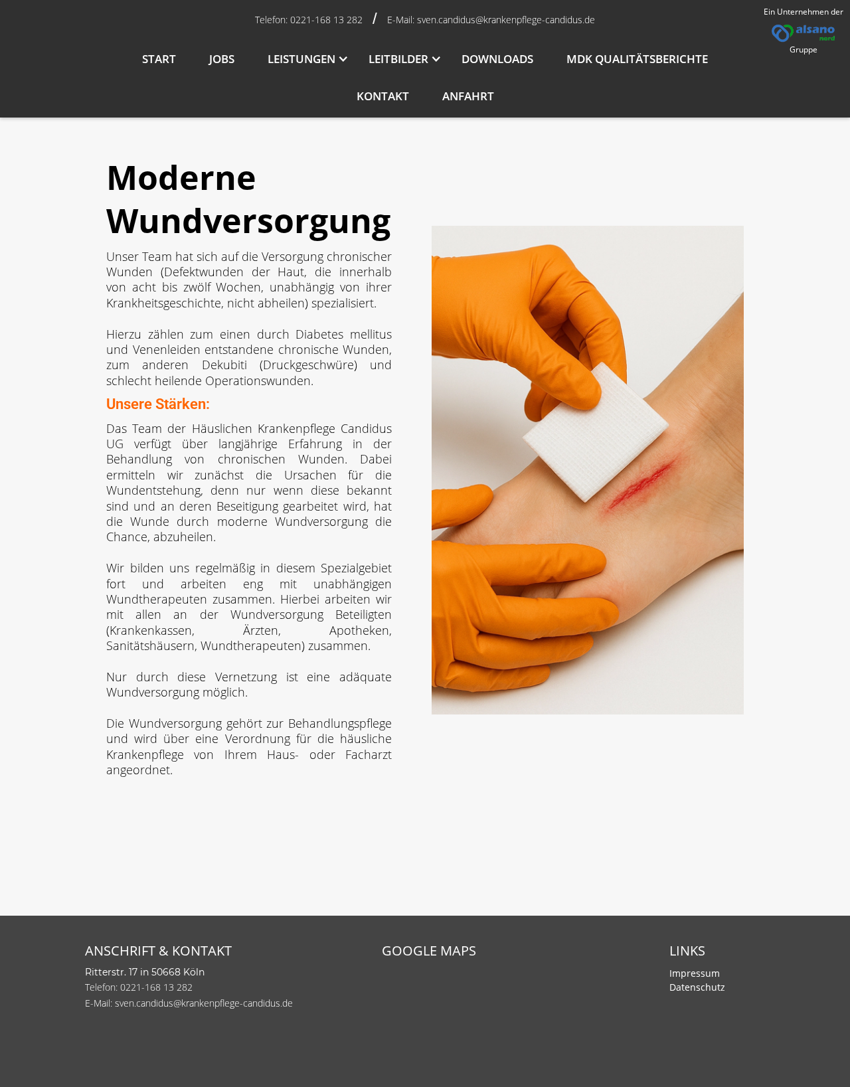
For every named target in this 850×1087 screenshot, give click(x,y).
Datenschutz (697, 987)
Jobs (221, 58)
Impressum (694, 973)
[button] (301, 59)
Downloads (497, 58)
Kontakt (383, 96)
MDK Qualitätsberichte (637, 58)
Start (159, 58)
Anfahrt (468, 96)
